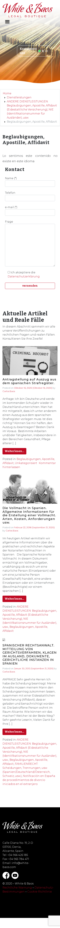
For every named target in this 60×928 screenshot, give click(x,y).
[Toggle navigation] (7, 21)
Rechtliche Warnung (17, 887)
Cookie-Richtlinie (39, 891)
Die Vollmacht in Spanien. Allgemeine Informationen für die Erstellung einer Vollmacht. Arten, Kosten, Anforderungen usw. (29, 515)
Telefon (10, 192)
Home (7, 93)
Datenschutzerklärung (24, 276)
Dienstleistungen (19, 97)
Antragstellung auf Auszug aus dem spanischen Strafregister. (29, 381)
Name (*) (11, 178)
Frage (9, 221)
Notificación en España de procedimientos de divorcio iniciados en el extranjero (28, 780)
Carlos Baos (8, 391)
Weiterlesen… (14, 451)
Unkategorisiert (26, 463)
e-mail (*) (11, 207)
